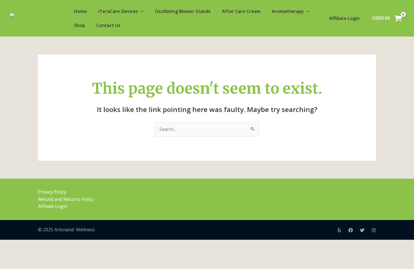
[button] (141, 11)
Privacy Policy (52, 192)
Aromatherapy (288, 11)
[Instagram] (373, 230)
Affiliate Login (344, 18)
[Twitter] (362, 230)
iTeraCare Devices (118, 11)
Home (80, 11)
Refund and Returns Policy (66, 199)
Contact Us (108, 25)
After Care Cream (241, 11)
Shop (79, 25)
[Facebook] (350, 230)
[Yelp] (339, 230)
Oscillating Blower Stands (183, 11)
